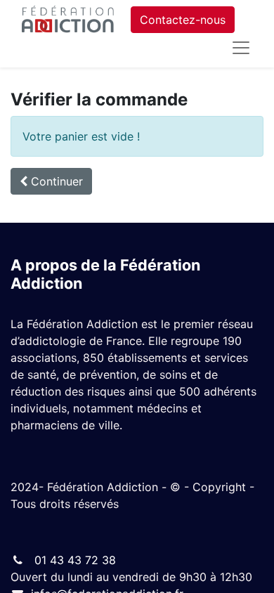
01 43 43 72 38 (73, 560)
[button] (51, 181)
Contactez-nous (183, 20)
